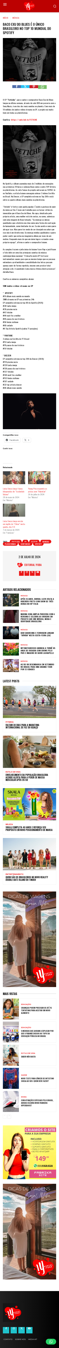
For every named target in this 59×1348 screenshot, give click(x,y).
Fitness (9, 722)
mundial (45, 541)
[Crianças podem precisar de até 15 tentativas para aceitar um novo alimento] (11, 1008)
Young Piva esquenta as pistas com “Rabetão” (37, 490)
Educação (26, 1004)
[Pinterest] (34, 89)
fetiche (34, 541)
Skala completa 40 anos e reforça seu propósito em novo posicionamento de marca (29, 829)
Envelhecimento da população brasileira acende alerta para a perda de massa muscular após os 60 (27, 777)
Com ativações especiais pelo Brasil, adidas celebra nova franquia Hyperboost (37, 1103)
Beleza (9, 824)
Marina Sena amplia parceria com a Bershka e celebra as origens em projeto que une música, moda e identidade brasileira (38, 617)
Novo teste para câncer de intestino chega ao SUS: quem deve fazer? (37, 1079)
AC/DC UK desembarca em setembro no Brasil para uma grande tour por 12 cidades (37, 667)
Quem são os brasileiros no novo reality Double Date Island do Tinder (27, 878)
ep (25, 541)
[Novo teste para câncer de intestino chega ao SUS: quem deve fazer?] (11, 1078)
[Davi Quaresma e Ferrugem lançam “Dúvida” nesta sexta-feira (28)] (11, 632)
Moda (23, 1097)
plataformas (10, 543)
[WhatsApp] (42, 89)
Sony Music (25, 543)
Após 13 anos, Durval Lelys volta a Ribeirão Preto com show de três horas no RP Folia (37, 601)
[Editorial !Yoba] (20, 565)
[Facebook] (16, 89)
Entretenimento (14, 874)
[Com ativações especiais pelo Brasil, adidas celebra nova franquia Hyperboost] (11, 1101)
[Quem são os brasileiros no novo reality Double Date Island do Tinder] (29, 854)
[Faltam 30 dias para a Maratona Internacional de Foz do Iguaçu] (29, 702)
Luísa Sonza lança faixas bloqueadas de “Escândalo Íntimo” (13, 491)
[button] (51, 1342)
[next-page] (9, 1116)
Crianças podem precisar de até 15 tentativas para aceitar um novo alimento (36, 1010)
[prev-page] (4, 1116)
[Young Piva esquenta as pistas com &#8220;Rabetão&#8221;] (39, 477)
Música (15, 17)
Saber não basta (28, 1056)
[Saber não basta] (11, 1055)
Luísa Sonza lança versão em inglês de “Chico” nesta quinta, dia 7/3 (14, 524)
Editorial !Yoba (33, 565)
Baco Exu (16, 541)
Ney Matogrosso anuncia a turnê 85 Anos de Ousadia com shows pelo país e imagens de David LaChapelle (38, 650)
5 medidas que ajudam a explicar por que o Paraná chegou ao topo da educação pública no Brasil (37, 1033)
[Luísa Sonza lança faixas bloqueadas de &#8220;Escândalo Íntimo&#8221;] (14, 477)
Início (5, 17)
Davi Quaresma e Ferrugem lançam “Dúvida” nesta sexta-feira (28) (37, 634)
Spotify (38, 543)
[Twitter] (25, 89)
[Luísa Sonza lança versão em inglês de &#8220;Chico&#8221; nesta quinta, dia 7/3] (14, 510)
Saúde (24, 1075)
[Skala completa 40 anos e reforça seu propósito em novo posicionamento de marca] (29, 804)
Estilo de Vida (13, 772)
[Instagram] (26, 573)
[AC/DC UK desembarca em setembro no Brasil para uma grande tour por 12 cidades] (11, 665)
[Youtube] (37, 573)
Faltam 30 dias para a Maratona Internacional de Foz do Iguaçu (22, 726)
